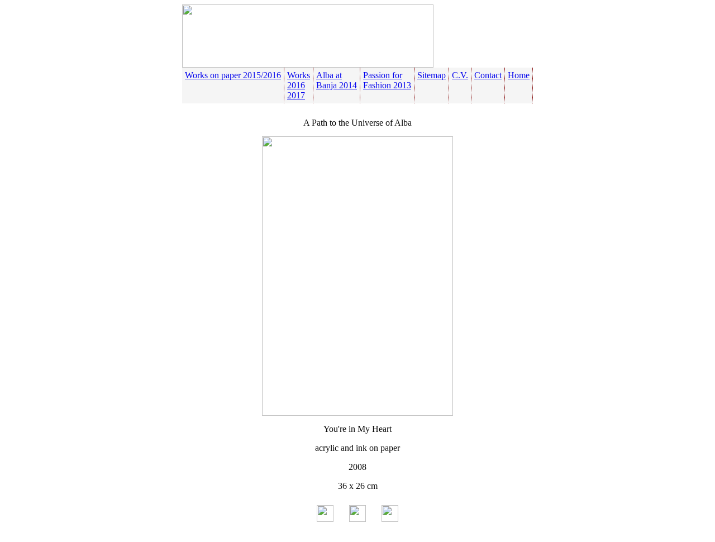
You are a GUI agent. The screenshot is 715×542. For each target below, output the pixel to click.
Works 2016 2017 (298, 85)
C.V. (460, 75)
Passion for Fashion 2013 (387, 80)
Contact (488, 75)
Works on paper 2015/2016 (233, 75)
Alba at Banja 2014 (336, 80)
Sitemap (431, 75)
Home (519, 75)
